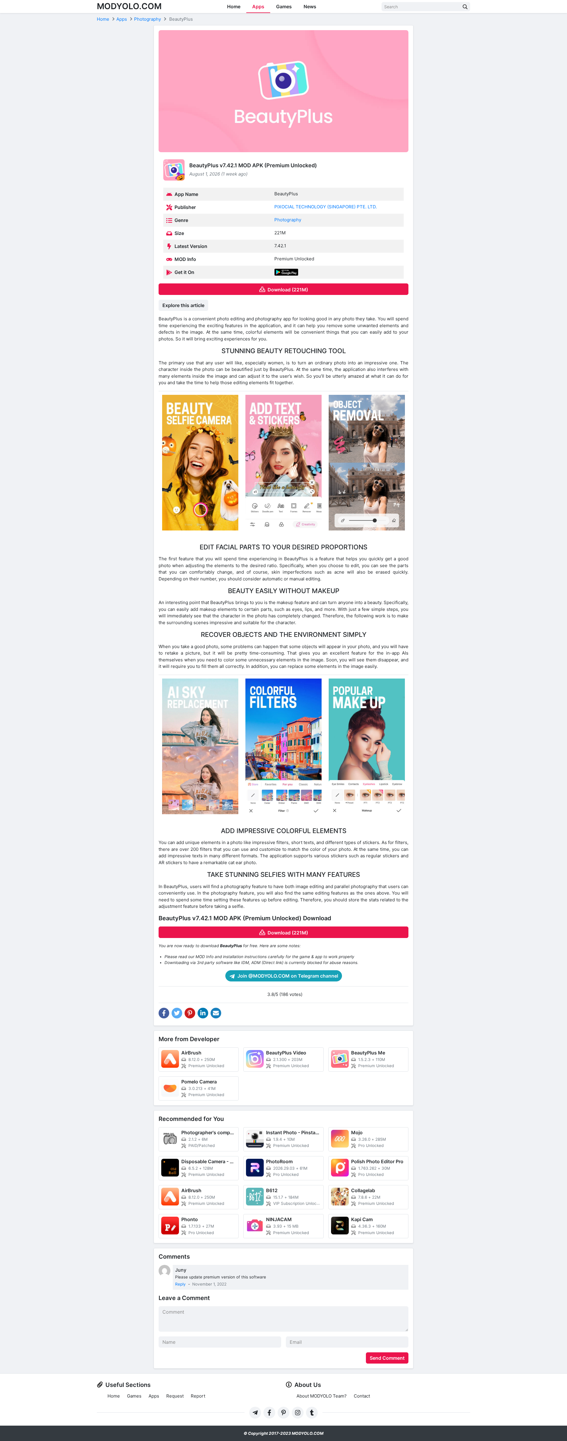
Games (284, 6)
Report (198, 1396)
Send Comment (387, 1358)
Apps (258, 6)
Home (233, 6)
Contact (362, 1396)
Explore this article (183, 305)
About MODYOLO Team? (321, 1396)
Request (175, 1396)
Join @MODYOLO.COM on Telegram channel (287, 976)
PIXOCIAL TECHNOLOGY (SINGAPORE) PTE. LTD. (325, 207)
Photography (287, 220)
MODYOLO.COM (129, 6)
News (310, 6)
